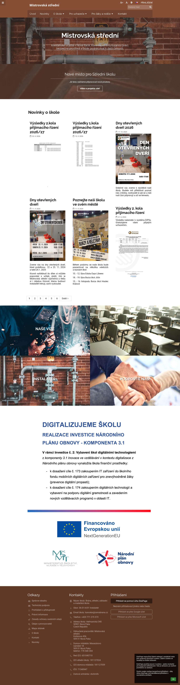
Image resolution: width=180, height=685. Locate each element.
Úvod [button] (33, 13)
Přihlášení (146, 2)
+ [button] (122, 2)
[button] (131, 2)
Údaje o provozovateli (42, 624)
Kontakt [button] (122, 13)
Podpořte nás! (135, 379)
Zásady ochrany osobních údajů (47, 619)
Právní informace (40, 614)
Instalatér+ (45, 379)
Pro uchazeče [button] (76, 13)
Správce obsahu (39, 600)
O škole (35, 633)
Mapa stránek (38, 628)
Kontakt (35, 637)
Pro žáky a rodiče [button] (101, 13)
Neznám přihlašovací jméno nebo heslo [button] (131, 606)
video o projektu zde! (90, 88)
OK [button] (173, 679)
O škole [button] (57, 13)
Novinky (35, 642)
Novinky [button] (44, 13)
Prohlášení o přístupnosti (43, 610)
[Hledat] (150, 7)
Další (64, 298)
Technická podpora (41, 605)
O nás (135, 329)
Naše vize (45, 329)
